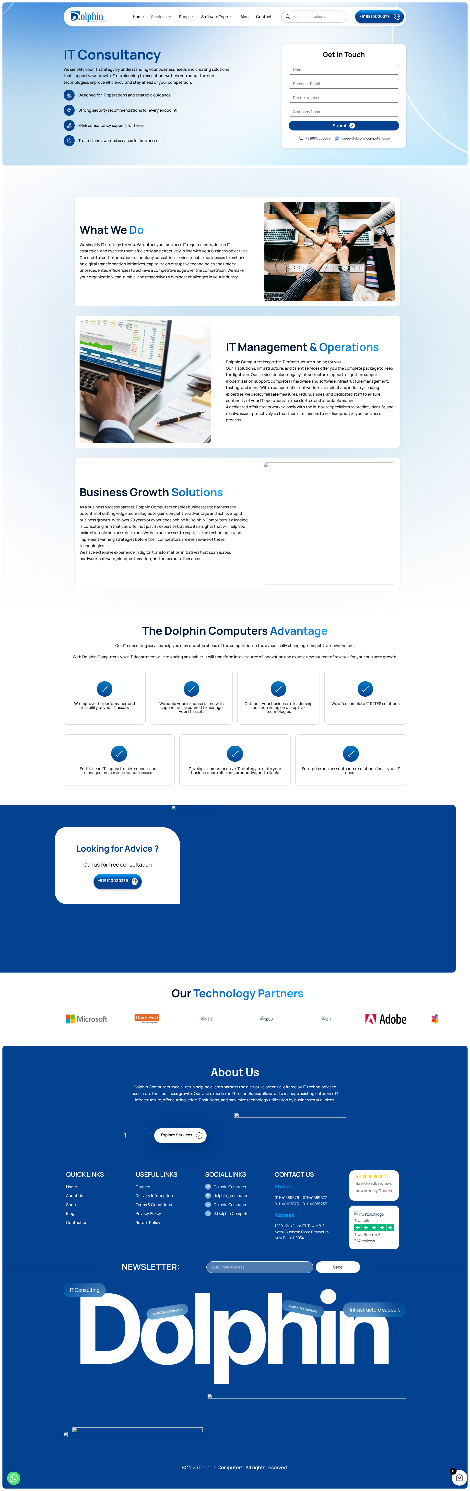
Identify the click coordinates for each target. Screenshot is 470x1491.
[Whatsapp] (13, 1478)
